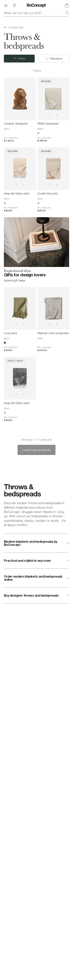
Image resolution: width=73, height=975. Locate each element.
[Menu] (6, 5)
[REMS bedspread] (53, 98)
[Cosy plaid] (20, 308)
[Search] (67, 13)
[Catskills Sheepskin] (20, 98)
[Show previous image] (49, 115)
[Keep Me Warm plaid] (20, 168)
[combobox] (36, 13)
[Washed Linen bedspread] (53, 308)
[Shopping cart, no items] (66, 5)
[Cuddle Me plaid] (53, 168)
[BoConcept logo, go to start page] (36, 5)
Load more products (36, 450)
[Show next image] (57, 115)
